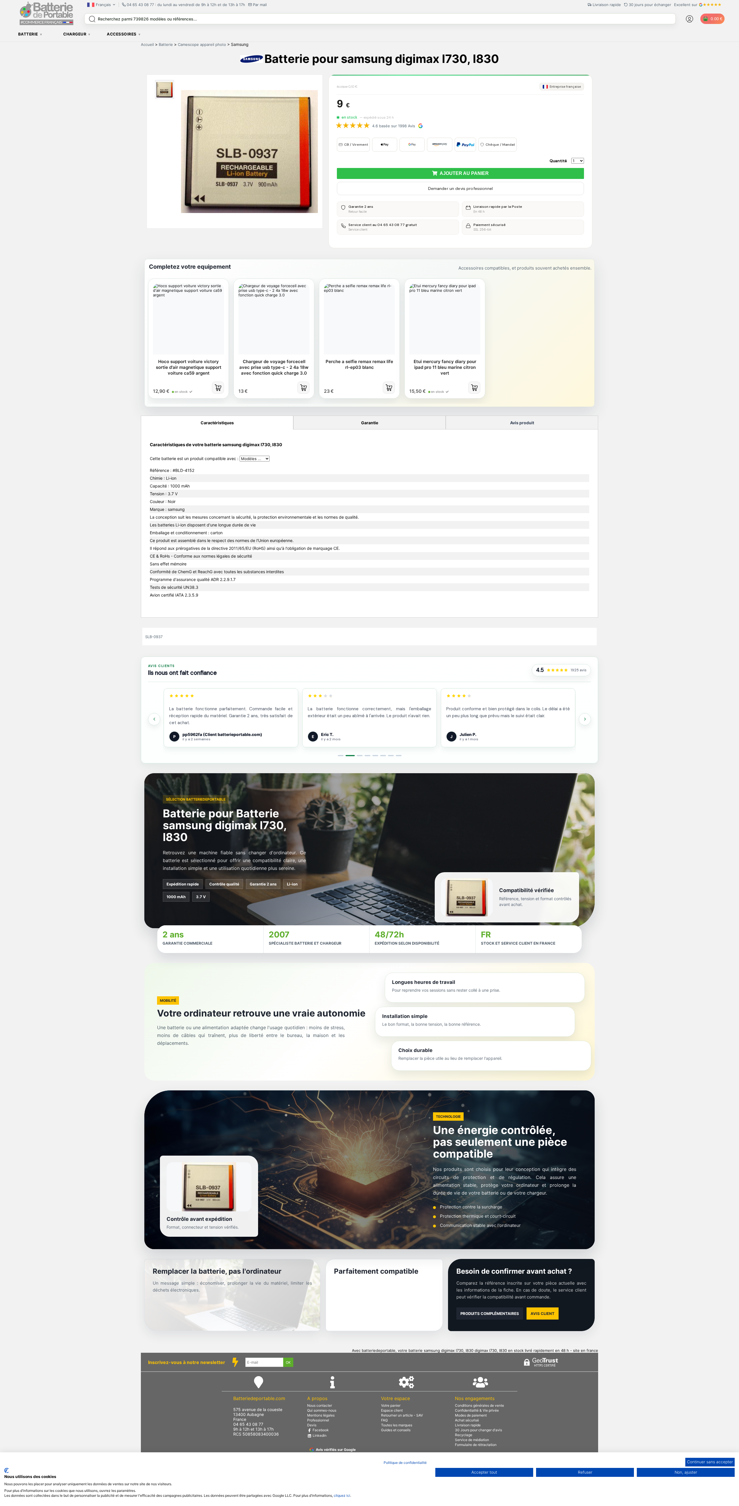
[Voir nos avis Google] (557, 670)
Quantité (558, 160)
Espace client (392, 1410)
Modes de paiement (471, 1415)
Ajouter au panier (463, 173)
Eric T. (188, 734)
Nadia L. (467, 734)
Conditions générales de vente (479, 1405)
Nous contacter (319, 1405)
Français (103, 4)
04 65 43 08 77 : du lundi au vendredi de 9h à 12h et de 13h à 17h (186, 4)
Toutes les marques (396, 1425)
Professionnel (318, 1420)
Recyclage (463, 1435)
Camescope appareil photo (202, 44)
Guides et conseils (395, 1430)
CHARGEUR (74, 34)
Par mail (260, 4)
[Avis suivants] (585, 719)
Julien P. (329, 734)
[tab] (341, 755)
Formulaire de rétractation (476, 1445)
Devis (311, 1425)
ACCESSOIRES (122, 34)
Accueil (147, 44)
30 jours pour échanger (650, 4)
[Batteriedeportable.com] (46, 23)
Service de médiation (472, 1440)
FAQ (384, 1420)
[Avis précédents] (154, 719)
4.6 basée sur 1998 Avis (393, 126)
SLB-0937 (154, 636)
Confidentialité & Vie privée (477, 1410)
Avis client (543, 1313)
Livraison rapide (468, 1425)
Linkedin (319, 1435)
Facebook (320, 1430)
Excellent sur (685, 4)
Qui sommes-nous (321, 1410)
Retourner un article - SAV (402, 1415)
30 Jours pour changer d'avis (478, 1430)
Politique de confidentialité (405, 1462)
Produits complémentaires (489, 1313)
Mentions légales (321, 1415)
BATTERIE (28, 34)
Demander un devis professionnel (460, 188)
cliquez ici (342, 1495)
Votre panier (390, 1405)
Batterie (166, 44)
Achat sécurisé (467, 1420)
